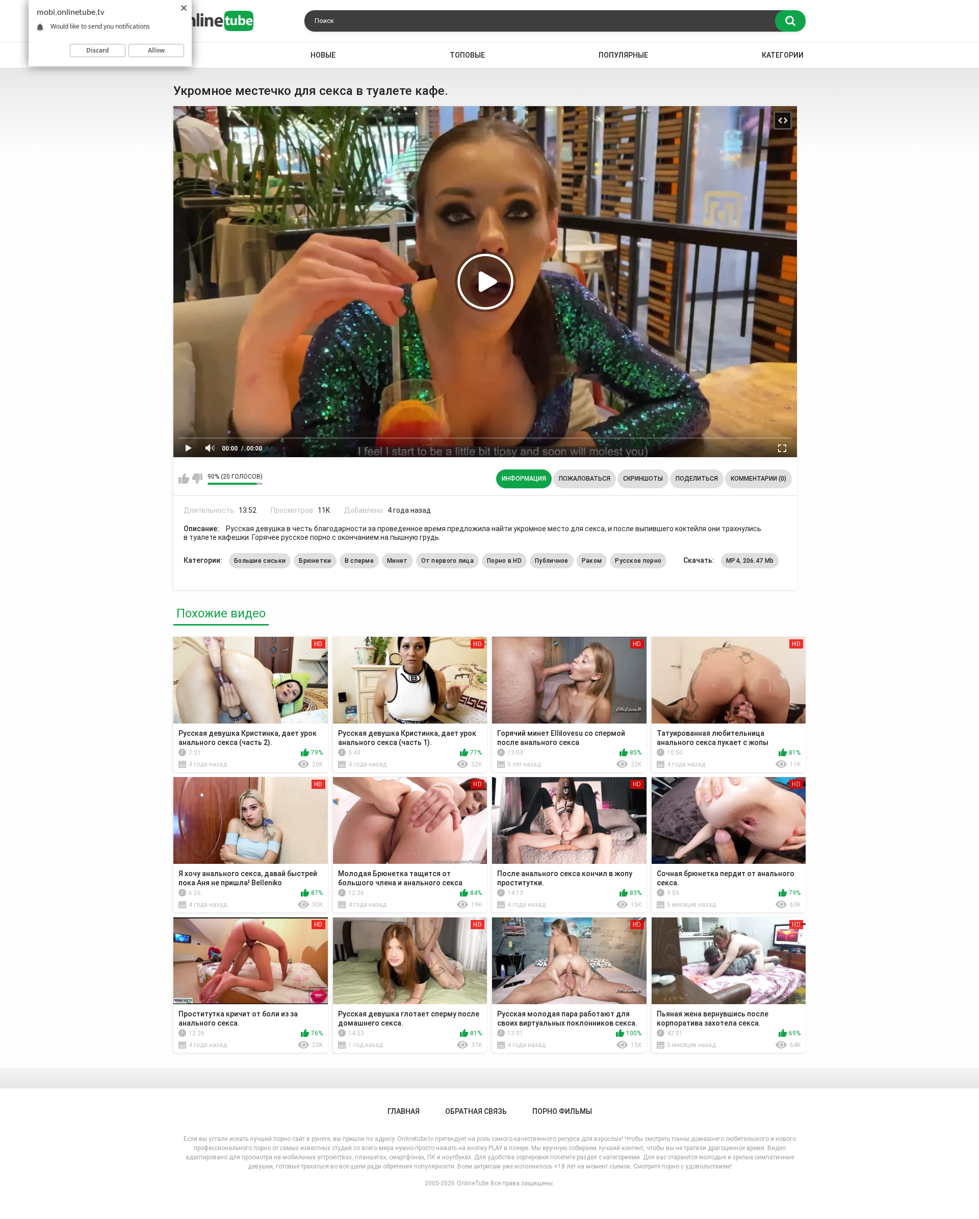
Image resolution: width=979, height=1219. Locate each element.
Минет (397, 560)
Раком (592, 560)
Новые (323, 55)
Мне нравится (183, 479)
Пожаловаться (584, 478)
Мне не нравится (197, 479)
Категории (783, 55)
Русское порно (638, 560)
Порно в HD (504, 560)
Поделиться (697, 478)
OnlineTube (472, 1183)
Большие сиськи (260, 560)
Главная (404, 1111)
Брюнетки (315, 560)
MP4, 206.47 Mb (750, 560)
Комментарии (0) (758, 478)
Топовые (467, 55)
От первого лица (447, 560)
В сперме (359, 560)
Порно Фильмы (562, 1111)
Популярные (623, 55)
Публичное (552, 560)
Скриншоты (643, 478)
